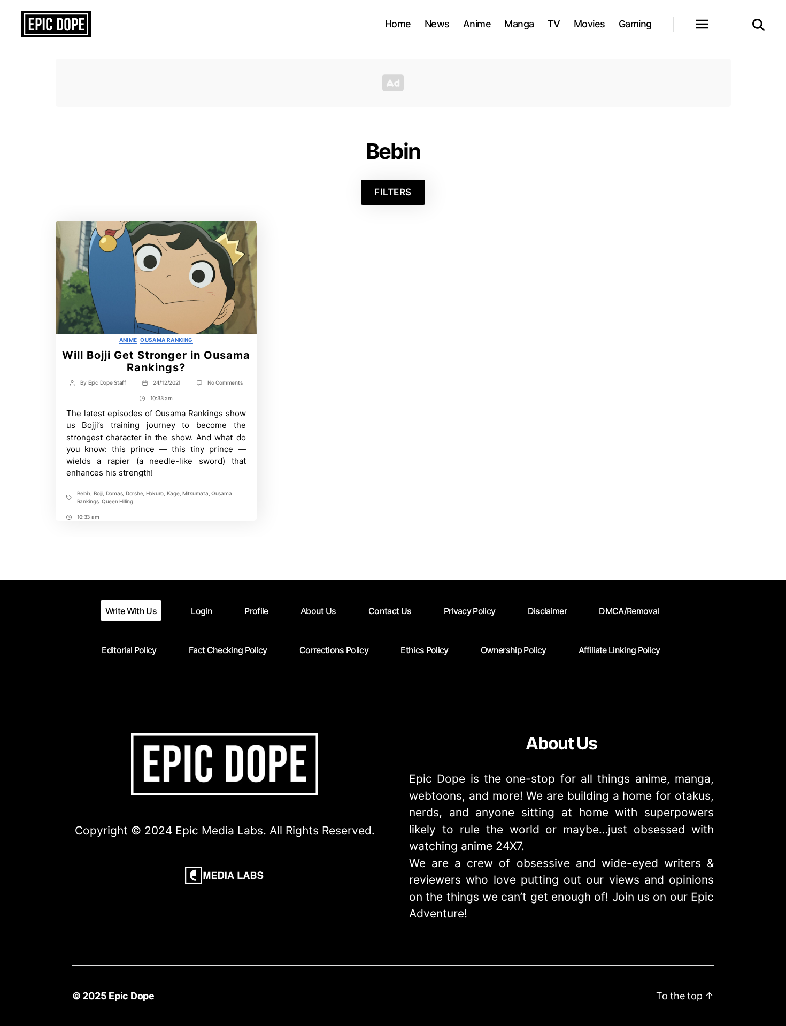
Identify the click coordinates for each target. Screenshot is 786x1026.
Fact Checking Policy (228, 650)
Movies (589, 23)
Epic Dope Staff (107, 382)
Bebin (84, 493)
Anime (477, 23)
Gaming (635, 23)
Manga (519, 23)
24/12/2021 (167, 382)
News (437, 23)
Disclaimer (547, 611)
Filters (393, 192)
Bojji (98, 493)
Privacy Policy (470, 611)
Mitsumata (195, 493)
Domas (114, 493)
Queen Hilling (117, 501)
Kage (173, 493)
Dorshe (134, 493)
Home (398, 23)
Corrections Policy (333, 650)
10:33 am (161, 398)
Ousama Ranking (166, 339)
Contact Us (389, 611)
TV (554, 23)
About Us (318, 611)
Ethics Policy (424, 650)
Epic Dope (132, 995)
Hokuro (155, 493)
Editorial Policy (129, 650)
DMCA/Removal (629, 611)
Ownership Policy (513, 650)
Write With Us (131, 611)
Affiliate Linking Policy (619, 650)
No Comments (224, 382)
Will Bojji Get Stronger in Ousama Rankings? (156, 361)
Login (201, 611)
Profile (256, 611)
